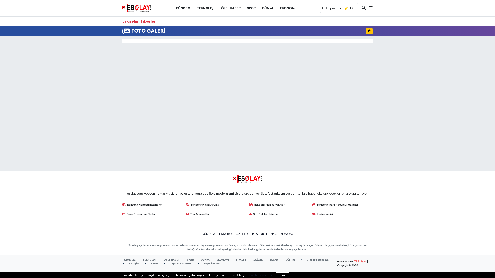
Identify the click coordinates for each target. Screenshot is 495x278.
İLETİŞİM (133, 264)
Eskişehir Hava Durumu (205, 204)
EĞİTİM (290, 260)
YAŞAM (274, 260)
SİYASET (241, 260)
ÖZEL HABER (231, 8)
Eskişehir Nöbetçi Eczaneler (144, 204)
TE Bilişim (360, 261)
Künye (154, 264)
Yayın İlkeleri (211, 264)
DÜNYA (267, 8)
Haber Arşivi (325, 214)
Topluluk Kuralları (180, 264)
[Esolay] (136, 8)
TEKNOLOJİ (205, 8)
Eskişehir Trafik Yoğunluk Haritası (337, 204)
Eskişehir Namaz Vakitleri (269, 204)
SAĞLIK (258, 260)
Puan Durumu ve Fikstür (141, 214)
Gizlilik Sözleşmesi (318, 260)
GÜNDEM (183, 8)
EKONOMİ (288, 8)
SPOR (251, 8)
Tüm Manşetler (199, 214)
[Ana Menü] (369, 8)
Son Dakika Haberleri (266, 214)
